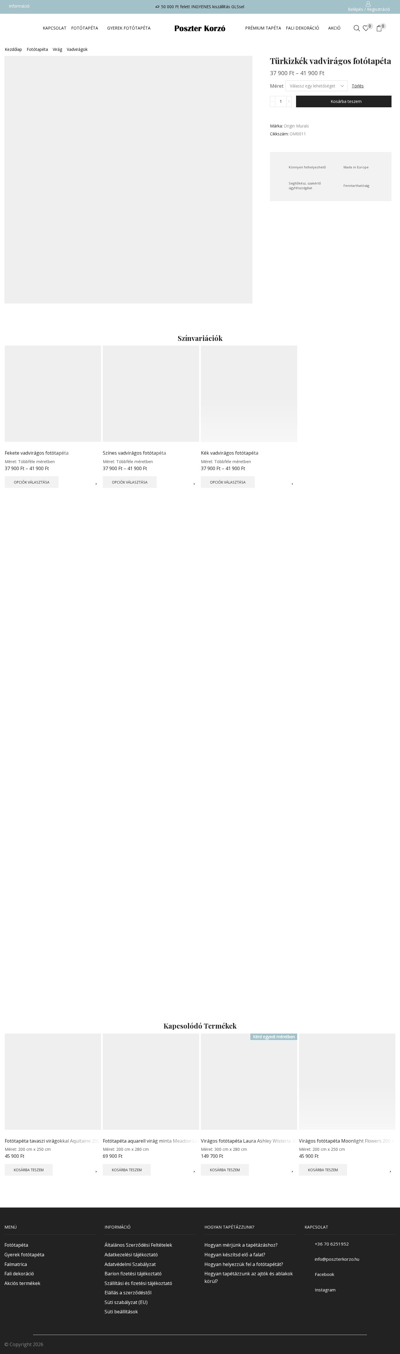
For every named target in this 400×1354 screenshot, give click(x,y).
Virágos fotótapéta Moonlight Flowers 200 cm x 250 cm (347, 1141)
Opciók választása (31, 482)
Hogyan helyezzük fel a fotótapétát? (243, 1264)
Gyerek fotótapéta (24, 1254)
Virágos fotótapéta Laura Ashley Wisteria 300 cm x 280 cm (249, 1141)
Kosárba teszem (346, 101)
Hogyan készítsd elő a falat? (234, 1254)
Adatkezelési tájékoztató (131, 1254)
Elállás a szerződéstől (128, 1292)
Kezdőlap (13, 49)
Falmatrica (15, 1264)
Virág (57, 49)
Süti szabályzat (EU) (126, 1302)
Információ (19, 6)
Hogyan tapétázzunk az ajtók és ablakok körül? (248, 1277)
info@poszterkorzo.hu (337, 1259)
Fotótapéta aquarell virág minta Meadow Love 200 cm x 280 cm (151, 1141)
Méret (276, 86)
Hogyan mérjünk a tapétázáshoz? (241, 1245)
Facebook (324, 1274)
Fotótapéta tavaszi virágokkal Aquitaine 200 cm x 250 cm (53, 1141)
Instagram (325, 1290)
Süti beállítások (121, 1311)
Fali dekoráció (19, 1273)
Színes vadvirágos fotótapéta (134, 453)
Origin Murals (296, 126)
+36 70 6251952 (332, 1244)
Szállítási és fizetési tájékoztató (138, 1283)
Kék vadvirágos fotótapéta (229, 453)
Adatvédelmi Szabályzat (130, 1264)
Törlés (358, 86)
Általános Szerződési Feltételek (138, 1245)
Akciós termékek (22, 1283)
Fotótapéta (37, 49)
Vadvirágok (77, 49)
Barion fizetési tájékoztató (133, 1273)
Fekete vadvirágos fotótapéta (37, 453)
